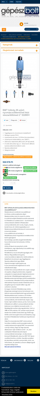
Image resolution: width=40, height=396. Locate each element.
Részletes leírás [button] (7, 394)
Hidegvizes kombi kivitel (9, 37)
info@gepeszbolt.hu (10, 383)
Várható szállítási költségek (19, 179)
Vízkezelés (27, 35)
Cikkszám (5, 130)
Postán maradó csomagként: (17, 174)
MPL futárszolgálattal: (15, 171)
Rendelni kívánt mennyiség (11, 180)
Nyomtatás (8, 125)
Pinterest (23, 120)
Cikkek (11, 2)
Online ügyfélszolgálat (10, 372)
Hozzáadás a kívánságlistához (15, 193)
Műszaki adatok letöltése (13, 347)
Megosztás (14, 120)
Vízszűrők (34, 35)
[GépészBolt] (20, 13)
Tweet (6, 120)
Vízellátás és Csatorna (15, 35)
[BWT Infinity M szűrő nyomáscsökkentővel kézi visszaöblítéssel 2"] (6, 94)
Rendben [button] (33, 391)
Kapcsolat (18, 2)
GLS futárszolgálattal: (15, 167)
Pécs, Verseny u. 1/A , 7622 (11, 376)
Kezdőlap (4, 35)
